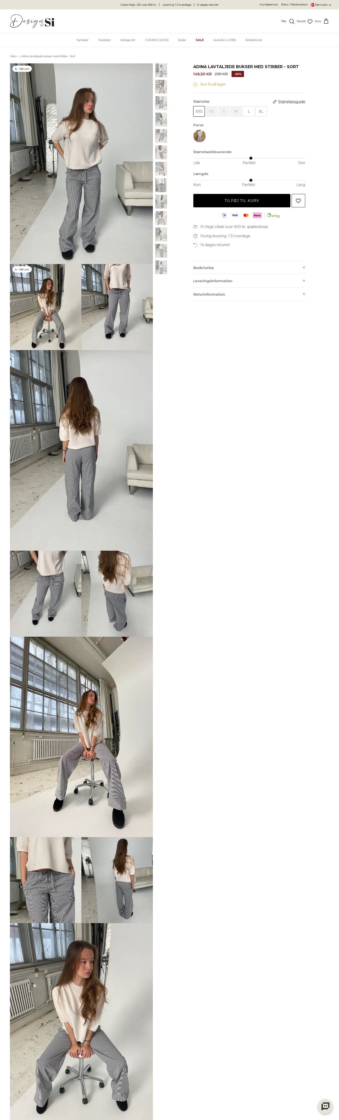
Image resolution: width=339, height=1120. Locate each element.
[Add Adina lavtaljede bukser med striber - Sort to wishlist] (298, 201)
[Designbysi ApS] (32, 21)
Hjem (13, 56)
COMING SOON (157, 40)
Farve (198, 125)
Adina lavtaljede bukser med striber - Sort (48, 56)
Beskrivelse (203, 268)
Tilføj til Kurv (242, 200)
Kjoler (182, 40)
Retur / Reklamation (294, 4)
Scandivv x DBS (224, 40)
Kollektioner (253, 40)
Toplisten (104, 40)
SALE (200, 40)
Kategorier (128, 40)
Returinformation (209, 294)
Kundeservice (269, 4)
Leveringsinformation (213, 281)
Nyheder (83, 40)
